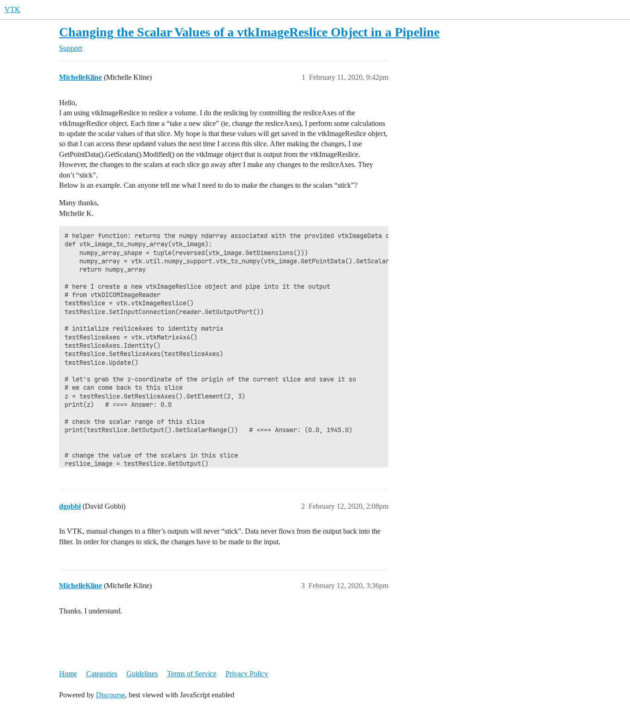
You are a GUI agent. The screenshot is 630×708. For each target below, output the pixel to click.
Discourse (110, 695)
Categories (101, 674)
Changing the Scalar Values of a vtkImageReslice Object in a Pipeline (249, 32)
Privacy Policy (247, 674)
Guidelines (142, 674)
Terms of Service (191, 674)
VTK (12, 9)
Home (68, 674)
